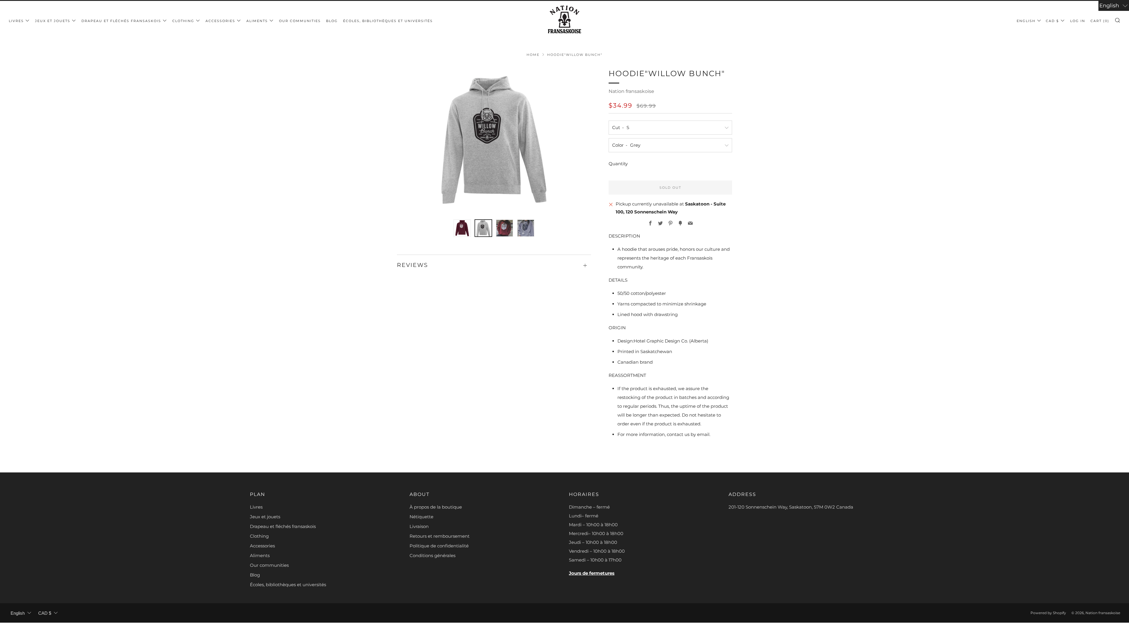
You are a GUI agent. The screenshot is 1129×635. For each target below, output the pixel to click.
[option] (493, 140)
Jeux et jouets (52, 21)
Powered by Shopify (1048, 613)
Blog (332, 21)
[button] (462, 228)
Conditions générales (432, 555)
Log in (1077, 21)
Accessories (220, 21)
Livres (16, 21)
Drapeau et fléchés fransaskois (121, 21)
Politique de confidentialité (439, 546)
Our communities (300, 21)
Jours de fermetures (591, 573)
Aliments (257, 21)
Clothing (183, 21)
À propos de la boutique (436, 507)
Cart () (1099, 21)
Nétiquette (421, 516)
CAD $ (1052, 21)
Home (533, 55)
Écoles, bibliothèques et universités (388, 21)
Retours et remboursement (440, 536)
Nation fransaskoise (631, 91)
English (1026, 21)
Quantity (618, 163)
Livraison (419, 526)
